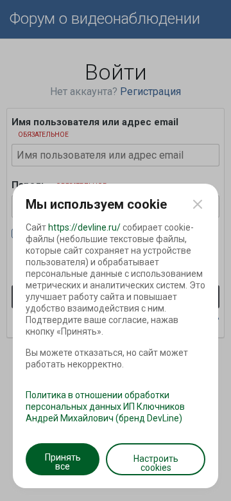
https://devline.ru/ (84, 227)
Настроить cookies (155, 463)
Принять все (63, 461)
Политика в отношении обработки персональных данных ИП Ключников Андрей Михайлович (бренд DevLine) (105, 406)
